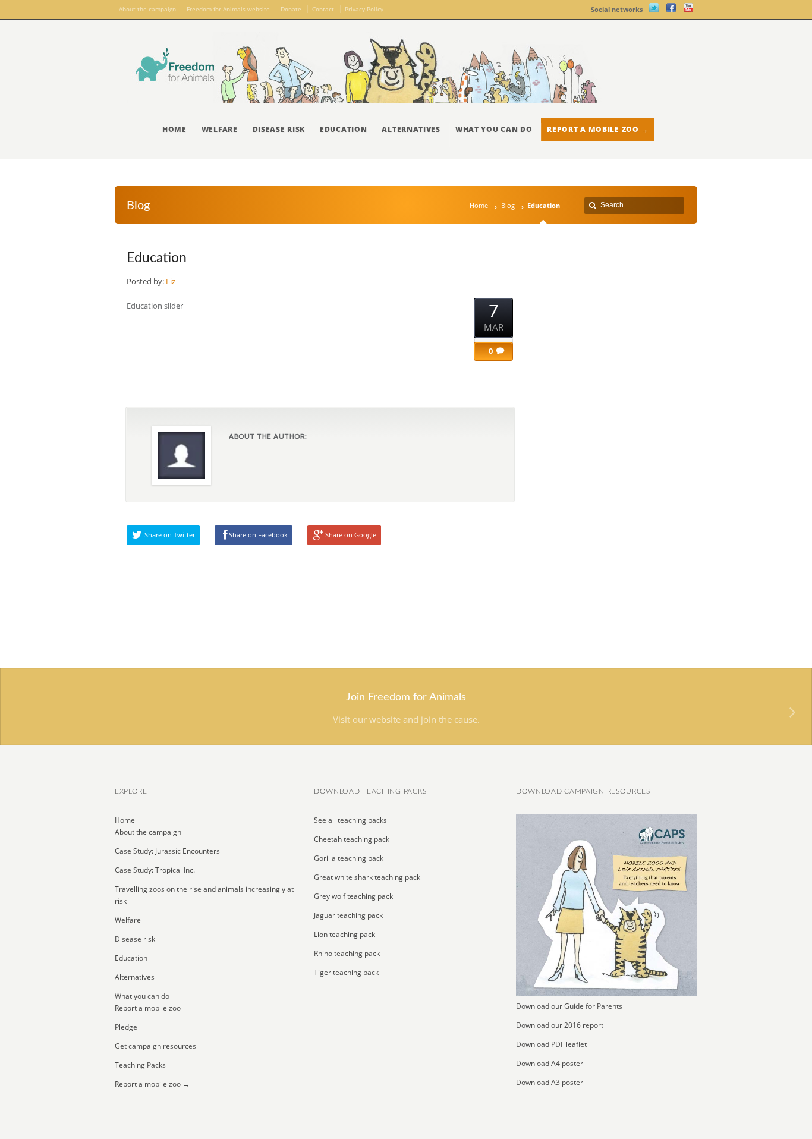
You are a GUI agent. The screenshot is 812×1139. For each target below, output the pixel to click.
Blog (508, 205)
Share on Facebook (258, 534)
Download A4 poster (549, 1063)
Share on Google (350, 534)
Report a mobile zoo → (598, 129)
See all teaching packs (350, 820)
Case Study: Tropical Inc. (155, 870)
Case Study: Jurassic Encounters (167, 851)
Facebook (671, 7)
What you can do (494, 129)
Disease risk (279, 129)
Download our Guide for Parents (569, 1006)
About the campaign (147, 9)
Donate (291, 9)
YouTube (688, 7)
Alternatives (411, 129)
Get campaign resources (155, 1046)
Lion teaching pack (344, 934)
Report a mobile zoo (148, 1008)
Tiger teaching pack (346, 972)
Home (174, 129)
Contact (323, 9)
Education (343, 129)
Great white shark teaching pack (367, 877)
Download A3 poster (549, 1082)
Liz (170, 281)
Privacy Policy (364, 9)
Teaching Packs (140, 1065)
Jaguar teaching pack (348, 915)
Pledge (126, 1027)
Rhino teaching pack (347, 953)
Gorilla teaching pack (348, 858)
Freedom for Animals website (228, 9)
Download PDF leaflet (551, 1044)
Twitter (654, 7)
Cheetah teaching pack (351, 839)
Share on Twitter (169, 534)
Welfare (220, 129)
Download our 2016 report (559, 1025)
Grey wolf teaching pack (353, 896)
